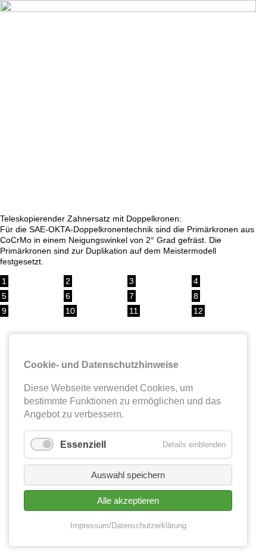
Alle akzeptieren (128, 500)
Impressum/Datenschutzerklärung (128, 525)
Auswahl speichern (128, 475)
